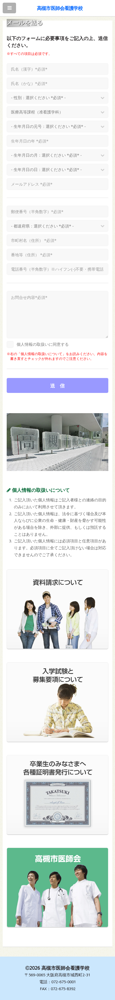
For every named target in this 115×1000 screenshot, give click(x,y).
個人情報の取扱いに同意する (43, 344)
